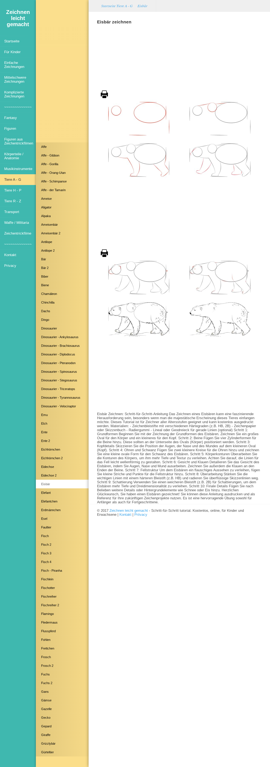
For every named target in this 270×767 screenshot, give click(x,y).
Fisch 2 (46, 544)
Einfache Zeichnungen (14, 65)
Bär (43, 259)
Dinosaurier (49, 328)
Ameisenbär (49, 224)
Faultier (46, 527)
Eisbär (45, 484)
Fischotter (48, 588)
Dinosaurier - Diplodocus (58, 354)
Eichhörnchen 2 (52, 458)
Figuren (10, 128)
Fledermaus (49, 622)
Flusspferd (48, 631)
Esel (44, 518)
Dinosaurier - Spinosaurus (59, 371)
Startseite (11, 41)
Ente (44, 432)
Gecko (45, 717)
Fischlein (47, 579)
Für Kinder (12, 52)
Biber (44, 276)
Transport (11, 212)
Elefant (46, 492)
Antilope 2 (48, 250)
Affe (44, 147)
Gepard (46, 726)
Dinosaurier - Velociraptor (58, 406)
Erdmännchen (51, 510)
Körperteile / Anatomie (13, 156)
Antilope (46, 242)
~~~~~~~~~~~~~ (18, 107)
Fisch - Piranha (51, 570)
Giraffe (45, 735)
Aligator (46, 207)
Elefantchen (49, 501)
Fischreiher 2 (50, 605)
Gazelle (46, 709)
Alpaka (46, 216)
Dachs (45, 311)
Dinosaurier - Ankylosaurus (59, 337)
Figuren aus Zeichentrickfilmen (18, 141)
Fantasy (10, 118)
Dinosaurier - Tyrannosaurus (60, 397)
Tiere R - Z (12, 201)
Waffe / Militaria (16, 222)
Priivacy (140, 514)
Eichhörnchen (50, 449)
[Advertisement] (62, 72)
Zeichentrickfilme (17, 233)
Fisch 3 (46, 553)
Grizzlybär (48, 743)
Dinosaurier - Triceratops (58, 389)
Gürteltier (47, 752)
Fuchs (45, 674)
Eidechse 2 (49, 475)
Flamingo (47, 614)
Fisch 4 (46, 562)
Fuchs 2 (46, 683)
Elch (44, 423)
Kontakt (10, 255)
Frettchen (47, 648)
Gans (45, 691)
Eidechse (47, 467)
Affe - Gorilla (49, 164)
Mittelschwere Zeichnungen (15, 79)
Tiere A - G (12, 179)
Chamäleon (49, 294)
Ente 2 (45, 441)
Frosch (46, 657)
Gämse (46, 700)
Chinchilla (47, 302)
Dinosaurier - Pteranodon (58, 363)
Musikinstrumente (18, 169)
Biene (45, 285)
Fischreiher (49, 596)
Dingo (45, 319)
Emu (44, 415)
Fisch (45, 536)
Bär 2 (45, 268)
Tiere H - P (12, 190)
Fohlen (45, 639)
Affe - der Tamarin (53, 190)
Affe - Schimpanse (54, 181)
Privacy (10, 265)
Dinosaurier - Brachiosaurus (60, 345)
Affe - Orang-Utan (53, 172)
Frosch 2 (47, 665)
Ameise (46, 198)
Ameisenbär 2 (50, 233)
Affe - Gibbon (50, 155)
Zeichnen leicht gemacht (128, 510)
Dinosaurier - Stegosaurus (59, 380)
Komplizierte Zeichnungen (14, 94)
